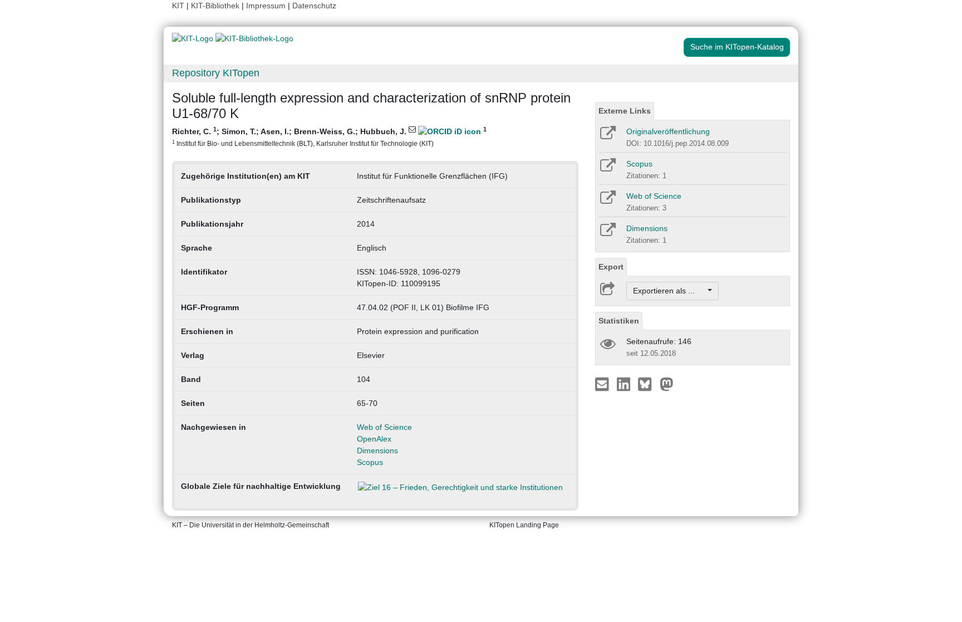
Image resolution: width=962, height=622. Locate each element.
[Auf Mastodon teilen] (667, 383)
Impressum (266, 5)
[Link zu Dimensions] (607, 233)
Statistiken (618, 320)
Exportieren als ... (669, 290)
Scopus (370, 462)
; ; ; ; (329, 136)
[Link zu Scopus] (607, 168)
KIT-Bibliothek (216, 5)
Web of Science (384, 427)
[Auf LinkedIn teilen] (625, 383)
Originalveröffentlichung (668, 131)
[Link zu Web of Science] (607, 201)
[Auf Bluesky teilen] (647, 383)
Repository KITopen (215, 73)
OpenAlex (374, 438)
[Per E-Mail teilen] (603, 383)
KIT (178, 5)
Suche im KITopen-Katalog (737, 46)
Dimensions (377, 450)
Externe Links (624, 110)
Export (611, 266)
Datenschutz (314, 5)
